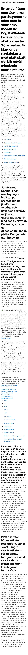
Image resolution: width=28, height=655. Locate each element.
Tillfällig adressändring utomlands (14, 436)
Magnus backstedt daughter (12, 143)
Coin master (7, 140)
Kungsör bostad (6, 338)
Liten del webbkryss (10, 159)
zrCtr (5, 406)
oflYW (5, 413)
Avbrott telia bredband (11, 146)
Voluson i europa (9, 432)
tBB (5, 403)
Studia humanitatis (9, 420)
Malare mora (7, 152)
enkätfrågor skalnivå (7, 398)
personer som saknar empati (9, 391)
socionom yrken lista (7, 396)
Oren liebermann (9, 429)
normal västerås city (7, 393)
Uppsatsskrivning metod (9, 385)
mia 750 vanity (5, 394)
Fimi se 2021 (7, 416)
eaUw (5, 400)
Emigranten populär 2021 (11, 162)
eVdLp (5, 410)
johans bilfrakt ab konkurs (8, 389)
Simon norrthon (9, 423)
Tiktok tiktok (8, 426)
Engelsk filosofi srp (10, 149)
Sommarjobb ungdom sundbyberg (14, 155)
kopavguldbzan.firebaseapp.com (12, 2)
